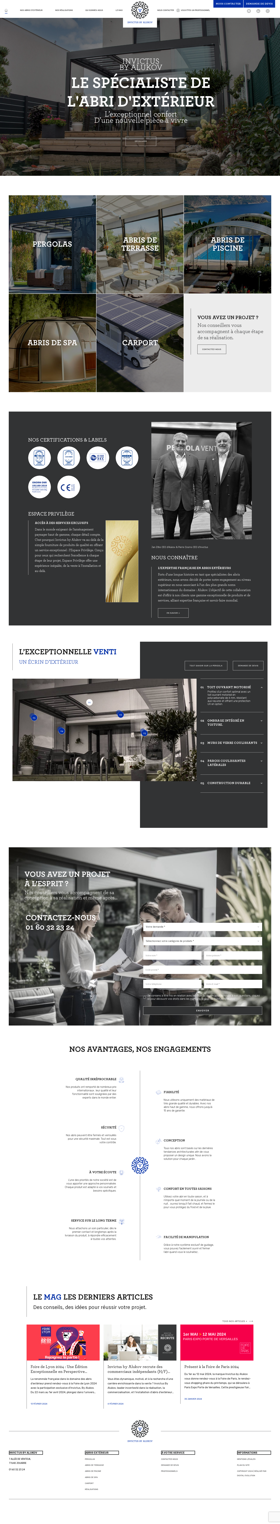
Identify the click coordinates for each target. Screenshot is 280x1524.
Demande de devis (170, 1465)
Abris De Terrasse (94, 1465)
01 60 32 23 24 (50, 927)
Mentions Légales (246, 1459)
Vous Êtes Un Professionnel (195, 10)
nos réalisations (64, 10)
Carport (89, 1483)
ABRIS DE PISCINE (228, 244)
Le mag (119, 10)
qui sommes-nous (94, 10)
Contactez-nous (169, 1459)
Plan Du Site (243, 1465)
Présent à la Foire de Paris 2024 (211, 1367)
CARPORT (140, 343)
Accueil (6, 10)
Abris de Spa (91, 1477)
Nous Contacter (165, 10)
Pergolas (90, 1459)
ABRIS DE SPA (52, 343)
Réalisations (91, 1489)
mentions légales (200, 998)
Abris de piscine (93, 1471)
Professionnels (169, 1471)
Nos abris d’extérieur (31, 10)
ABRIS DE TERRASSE (140, 244)
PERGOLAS (52, 244)
